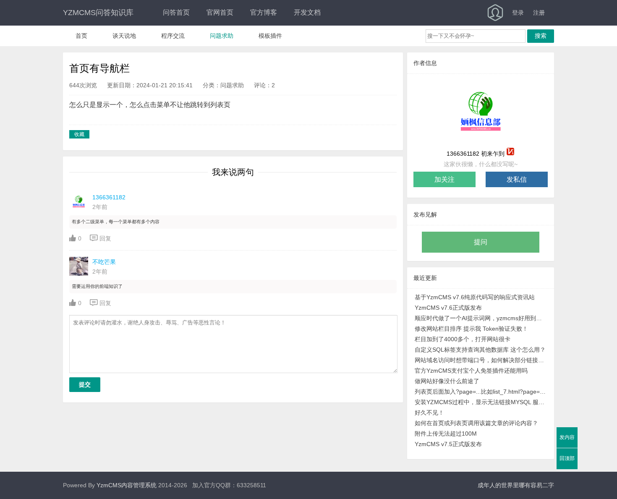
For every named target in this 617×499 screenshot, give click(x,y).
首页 (81, 35)
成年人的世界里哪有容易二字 (516, 485)
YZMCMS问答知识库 (98, 12)
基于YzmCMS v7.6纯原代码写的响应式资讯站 (475, 297)
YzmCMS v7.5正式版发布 (448, 444)
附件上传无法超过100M (446, 433)
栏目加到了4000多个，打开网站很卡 (462, 339)
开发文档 (307, 12)
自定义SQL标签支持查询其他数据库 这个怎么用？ (480, 349)
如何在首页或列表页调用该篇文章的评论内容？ (476, 423)
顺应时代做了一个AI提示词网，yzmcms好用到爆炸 (481, 318)
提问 (480, 242)
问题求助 (221, 35)
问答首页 (176, 12)
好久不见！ (429, 412)
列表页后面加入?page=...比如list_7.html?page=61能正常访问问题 (481, 391)
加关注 (444, 179)
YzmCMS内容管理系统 (127, 485)
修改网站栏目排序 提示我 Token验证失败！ (471, 328)
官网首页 (220, 12)
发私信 (517, 179)
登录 (518, 12)
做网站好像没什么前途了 (447, 381)
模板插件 (270, 35)
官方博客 (263, 12)
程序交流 (173, 35)
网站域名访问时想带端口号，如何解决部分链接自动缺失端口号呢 (481, 360)
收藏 (79, 134)
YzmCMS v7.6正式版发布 (448, 307)
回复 (100, 238)
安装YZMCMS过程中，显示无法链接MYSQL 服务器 (481, 402)
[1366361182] (481, 111)
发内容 (567, 437)
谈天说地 (124, 35)
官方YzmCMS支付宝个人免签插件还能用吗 (471, 370)
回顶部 (567, 458)
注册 (539, 12)
